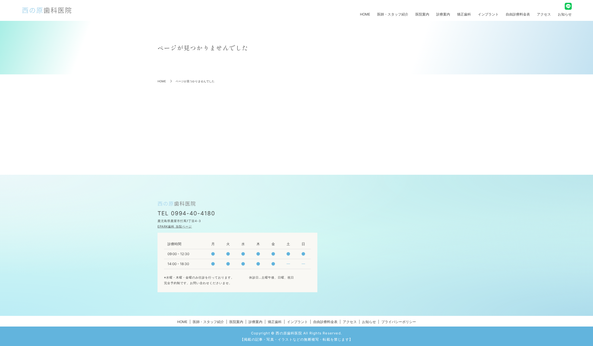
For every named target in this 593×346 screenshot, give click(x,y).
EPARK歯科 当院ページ (175, 226)
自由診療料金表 (518, 14)
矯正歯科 (464, 14)
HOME (365, 14)
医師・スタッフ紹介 (392, 14)
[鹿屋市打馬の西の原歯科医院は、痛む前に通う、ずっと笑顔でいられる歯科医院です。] (47, 11)
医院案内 (422, 14)
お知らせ (565, 14)
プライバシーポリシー (398, 322)
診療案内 (443, 14)
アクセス (544, 14)
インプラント (488, 14)
